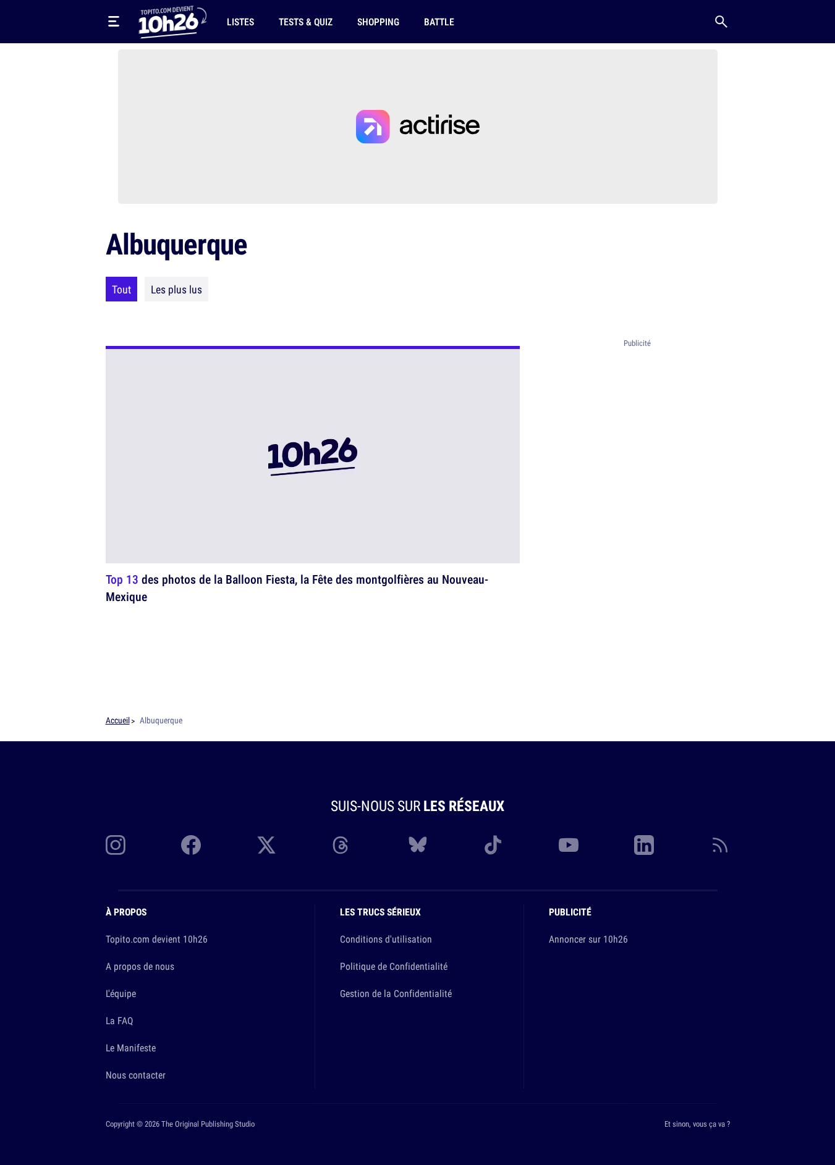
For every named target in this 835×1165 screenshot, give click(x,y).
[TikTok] (493, 845)
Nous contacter (136, 1075)
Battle (439, 21)
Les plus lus (176, 289)
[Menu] (113, 21)
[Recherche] (721, 21)
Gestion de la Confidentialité (396, 993)
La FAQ (119, 1020)
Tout (121, 289)
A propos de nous (140, 966)
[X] (266, 845)
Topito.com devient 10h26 (157, 939)
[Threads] (342, 845)
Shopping (378, 21)
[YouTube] (569, 845)
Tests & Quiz (306, 21)
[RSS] (720, 845)
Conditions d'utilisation (386, 939)
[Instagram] (115, 845)
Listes (240, 21)
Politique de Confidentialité (393, 966)
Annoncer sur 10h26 (588, 939)
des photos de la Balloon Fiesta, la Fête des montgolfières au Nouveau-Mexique (297, 588)
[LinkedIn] (644, 845)
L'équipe (121, 993)
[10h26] (172, 21)
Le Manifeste (131, 1047)
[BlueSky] (418, 845)
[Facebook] (191, 845)
